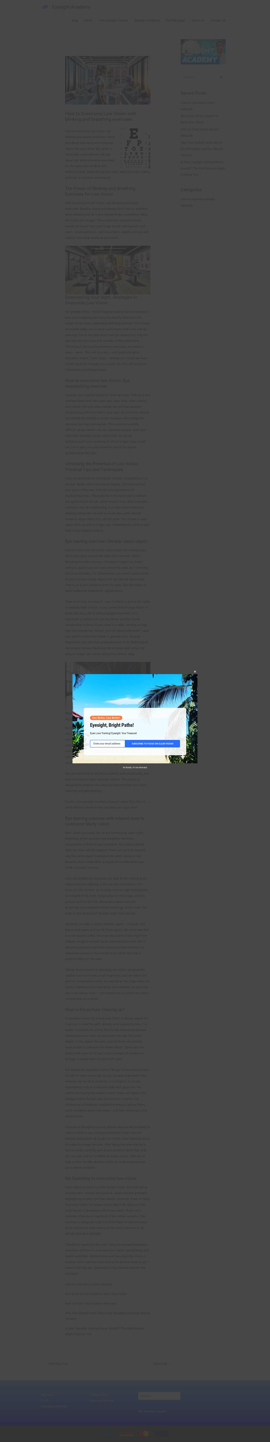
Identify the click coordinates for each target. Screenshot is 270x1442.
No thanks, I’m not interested (135, 767)
